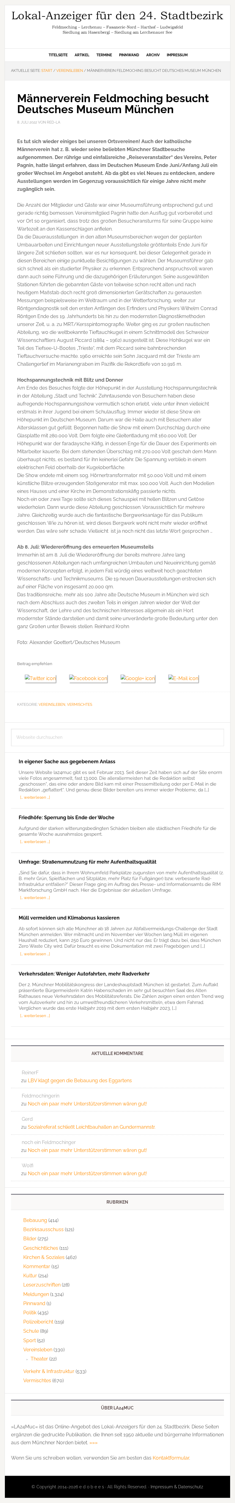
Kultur (30, 1276)
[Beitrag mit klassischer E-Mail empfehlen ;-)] (183, 677)
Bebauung (35, 1220)
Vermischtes (79, 704)
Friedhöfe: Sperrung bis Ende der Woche (66, 817)
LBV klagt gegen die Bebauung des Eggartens (80, 1080)
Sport (29, 1340)
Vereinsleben (52, 704)
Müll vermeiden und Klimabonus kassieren (69, 918)
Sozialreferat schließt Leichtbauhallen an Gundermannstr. (91, 1127)
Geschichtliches (40, 1248)
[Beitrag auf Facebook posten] (91, 678)
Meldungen (36, 1294)
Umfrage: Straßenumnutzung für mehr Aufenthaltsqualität (87, 862)
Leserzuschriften (42, 1285)
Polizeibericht (38, 1322)
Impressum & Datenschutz (177, 1486)
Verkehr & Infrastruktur (48, 1371)
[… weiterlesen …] (35, 797)
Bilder (29, 1239)
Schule (31, 1331)
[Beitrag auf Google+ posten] (141, 678)
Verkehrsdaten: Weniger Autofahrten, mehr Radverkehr (84, 974)
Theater (39, 1359)
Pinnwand (34, 1303)
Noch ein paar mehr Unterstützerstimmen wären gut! (87, 1104)
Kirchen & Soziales (44, 1257)
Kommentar (36, 1266)
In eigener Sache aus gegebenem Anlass (67, 761)
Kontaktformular (171, 1458)
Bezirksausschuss (43, 1229)
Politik (29, 1313)
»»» (93, 1443)
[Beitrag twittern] (43, 678)
